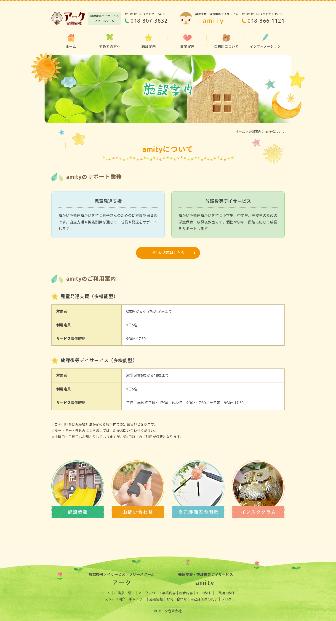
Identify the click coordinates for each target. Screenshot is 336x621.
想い (131, 593)
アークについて (150, 593)
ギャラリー (137, 599)
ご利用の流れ (225, 593)
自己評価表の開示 (204, 599)
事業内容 (169, 593)
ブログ (226, 599)
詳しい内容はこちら (168, 253)
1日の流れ (204, 593)
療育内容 (186, 593)
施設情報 (156, 599)
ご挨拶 (119, 593)
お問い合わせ (176, 599)
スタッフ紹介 (115, 599)
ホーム (240, 131)
